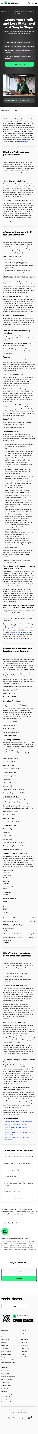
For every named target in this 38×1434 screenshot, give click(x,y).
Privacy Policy (25, 1348)
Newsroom (4, 1345)
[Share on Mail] (17, 1223)
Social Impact (5, 1339)
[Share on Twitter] (9, 1223)
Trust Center (24, 1351)
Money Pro (4, 1388)
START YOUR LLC (19, 64)
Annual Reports (5, 1382)
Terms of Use (24, 1345)
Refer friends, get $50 (7, 1360)
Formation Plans (6, 1371)
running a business (14, 1114)
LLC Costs (4, 1391)
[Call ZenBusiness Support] (33, 3)
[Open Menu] (2, 3)
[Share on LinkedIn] (6, 1223)
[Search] (29, 3)
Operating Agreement (7, 1379)
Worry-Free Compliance (8, 1376)
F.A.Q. (22, 1337)
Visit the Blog (5, 1348)
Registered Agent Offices (8, 1362)
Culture (3, 1342)
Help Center (24, 1339)
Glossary (23, 1354)
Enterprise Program (7, 1357)
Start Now (19, 1278)
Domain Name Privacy (7, 1402)
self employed (23, 141)
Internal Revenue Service (18, 632)
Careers (3, 1337)
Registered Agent (6, 1374)
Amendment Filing (6, 1394)
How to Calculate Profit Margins (16, 1124)
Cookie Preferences (26, 1357)
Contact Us (24, 1342)
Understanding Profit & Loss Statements (18, 1121)
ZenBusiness (3, 11)
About (3, 1334)
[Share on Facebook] (13, 1223)
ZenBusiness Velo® (6, 1385)
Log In (15, 1306)
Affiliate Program (6, 1354)
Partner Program (6, 1351)
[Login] (36, 3)
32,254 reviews (22, 100)
